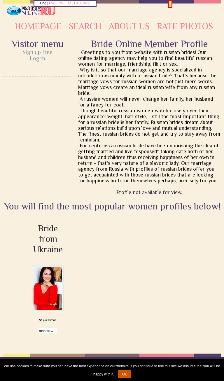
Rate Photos (185, 26)
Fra (60, 3)
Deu (77, 3)
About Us (129, 26)
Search (85, 26)
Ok (124, 373)
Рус (52, 3)
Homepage (38, 26)
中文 (86, 3)
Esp (68, 3)
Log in (37, 58)
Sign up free (37, 52)
